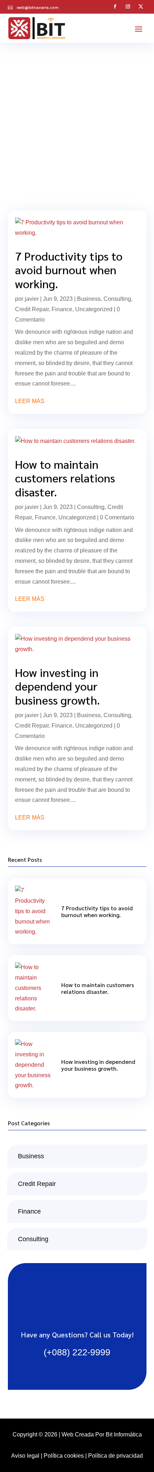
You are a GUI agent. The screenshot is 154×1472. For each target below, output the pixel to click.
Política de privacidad (115, 1456)
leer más (29, 401)
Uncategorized (93, 309)
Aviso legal (25, 1456)
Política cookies (64, 1456)
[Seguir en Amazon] (141, 6)
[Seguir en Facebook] (115, 6)
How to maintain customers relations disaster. (65, 478)
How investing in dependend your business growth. (57, 686)
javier (32, 299)
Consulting (117, 299)
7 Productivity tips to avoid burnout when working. (68, 269)
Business (89, 299)
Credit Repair (32, 309)
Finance (62, 309)
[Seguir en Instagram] (128, 6)
